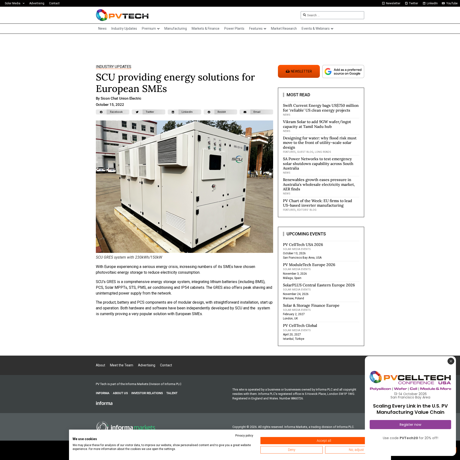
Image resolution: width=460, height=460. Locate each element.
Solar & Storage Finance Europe (311, 305)
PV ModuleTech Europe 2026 (309, 264)
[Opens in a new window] (104, 403)
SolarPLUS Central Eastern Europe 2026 (319, 285)
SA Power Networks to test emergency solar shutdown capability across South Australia (318, 163)
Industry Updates (113, 66)
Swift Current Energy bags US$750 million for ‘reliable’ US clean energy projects (321, 107)
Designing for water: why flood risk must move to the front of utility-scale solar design (319, 142)
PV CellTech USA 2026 (303, 244)
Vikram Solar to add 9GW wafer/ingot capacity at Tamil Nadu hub (317, 124)
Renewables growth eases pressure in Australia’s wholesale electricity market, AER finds (319, 184)
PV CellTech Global (300, 325)
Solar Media (12, 3)
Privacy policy (244, 435)
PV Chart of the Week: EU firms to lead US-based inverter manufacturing (317, 203)
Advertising (36, 3)
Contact (54, 3)
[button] (112, 111)
